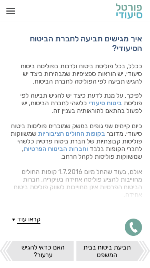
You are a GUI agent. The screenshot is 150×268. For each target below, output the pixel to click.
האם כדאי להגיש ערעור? (43, 251)
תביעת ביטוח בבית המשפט (107, 251)
